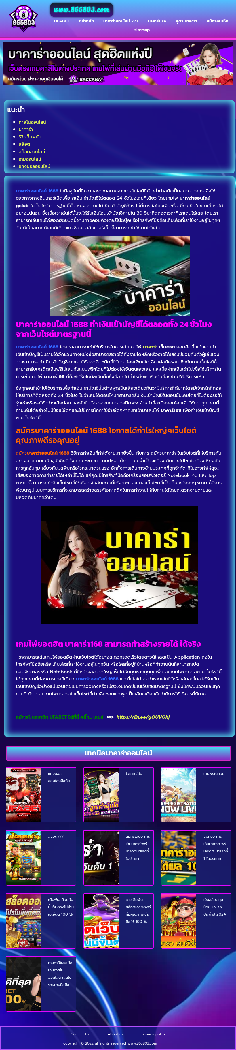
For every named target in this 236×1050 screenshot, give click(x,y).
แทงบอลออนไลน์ (34, 166)
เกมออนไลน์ (30, 158)
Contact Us (80, 1034)
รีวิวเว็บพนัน (30, 136)
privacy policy (154, 1034)
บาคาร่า (26, 129)
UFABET (61, 21)
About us (115, 1034)
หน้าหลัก (86, 21)
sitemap (142, 30)
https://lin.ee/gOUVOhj (143, 717)
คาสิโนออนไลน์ (32, 122)
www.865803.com (81, 9)
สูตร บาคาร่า (186, 21)
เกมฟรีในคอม (213, 773)
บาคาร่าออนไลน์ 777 (120, 21)
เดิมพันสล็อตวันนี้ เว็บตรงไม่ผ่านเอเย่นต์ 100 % (61, 907)
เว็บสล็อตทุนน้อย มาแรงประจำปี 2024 (214, 907)
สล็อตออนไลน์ (32, 151)
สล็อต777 (56, 836)
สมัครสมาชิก (217, 21)
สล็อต (24, 143)
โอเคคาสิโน (134, 773)
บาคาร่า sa (157, 21)
